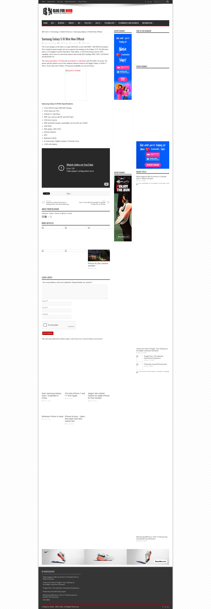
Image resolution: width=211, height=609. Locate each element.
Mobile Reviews (66, 32)
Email (44, 307)
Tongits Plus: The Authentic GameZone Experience (153, 357)
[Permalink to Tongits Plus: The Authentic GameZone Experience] (139, 361)
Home (45, 23)
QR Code (60, 1)
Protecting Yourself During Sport (155, 364)
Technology (109, 23)
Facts (97, 23)
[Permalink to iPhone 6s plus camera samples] (99, 261)
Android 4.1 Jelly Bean (78, 61)
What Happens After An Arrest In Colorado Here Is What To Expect (151, 177)
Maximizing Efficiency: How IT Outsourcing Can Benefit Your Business (151, 538)
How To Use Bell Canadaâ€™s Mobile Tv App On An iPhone (92, 202)
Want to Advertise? (70, 1)
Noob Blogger (52, 43)
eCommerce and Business (129, 23)
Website (45, 314)
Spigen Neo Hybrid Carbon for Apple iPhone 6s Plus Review (98, 395)
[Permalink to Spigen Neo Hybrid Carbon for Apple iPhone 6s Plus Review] (99, 228)
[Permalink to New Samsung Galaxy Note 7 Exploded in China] (53, 228)
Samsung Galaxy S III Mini (55, 61)
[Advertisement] (129, 12)
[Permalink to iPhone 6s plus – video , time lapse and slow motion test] (76, 251)
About (43, 1)
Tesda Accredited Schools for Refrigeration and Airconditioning (57, 202)
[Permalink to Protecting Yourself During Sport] (139, 369)
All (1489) (46, 600)
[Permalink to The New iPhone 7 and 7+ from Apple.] (76, 228)
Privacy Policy (82, 1)
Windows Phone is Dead (52, 416)
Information (147, 23)
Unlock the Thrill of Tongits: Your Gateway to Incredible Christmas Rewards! (152, 350)
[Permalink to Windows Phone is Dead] (53, 251)
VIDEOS (71, 23)
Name (44, 301)
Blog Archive (51, 1)
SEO (52, 23)
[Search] (167, 1)
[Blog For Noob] (57, 14)
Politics (87, 23)
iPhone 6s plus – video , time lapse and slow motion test (75, 418)
